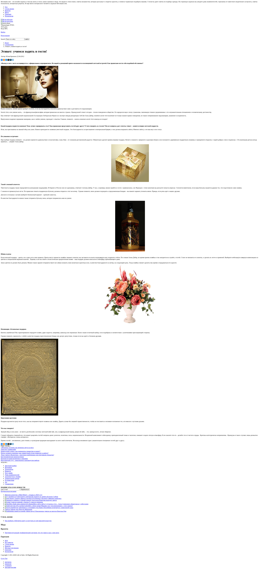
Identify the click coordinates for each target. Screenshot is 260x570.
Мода (7, 12)
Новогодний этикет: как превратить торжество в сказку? (20, 451)
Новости (8, 471)
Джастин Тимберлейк (8, 449)
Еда (6, 7)
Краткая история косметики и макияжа (14, 458)
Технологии (9, 469)
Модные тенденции (12, 548)
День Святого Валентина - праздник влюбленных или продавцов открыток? (27, 455)
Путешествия (9, 480)
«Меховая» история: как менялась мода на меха (17, 447)
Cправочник (9, 44)
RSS (6, 540)
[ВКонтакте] (2, 60)
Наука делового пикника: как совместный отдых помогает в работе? (24, 453)
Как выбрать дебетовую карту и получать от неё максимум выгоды (28, 521)
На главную (9, 542)
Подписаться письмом (8, 491)
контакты (8, 562)
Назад (7, 43)
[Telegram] (13, 60)
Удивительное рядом (12, 478)
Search (3, 39)
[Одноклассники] (4, 60)
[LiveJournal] (11, 60)
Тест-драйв (8, 473)
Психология (9, 16)
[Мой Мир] (6, 60)
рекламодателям (10, 567)
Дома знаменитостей (12, 475)
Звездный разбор (11, 466)
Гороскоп (8, 14)
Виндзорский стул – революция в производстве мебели (20, 460)
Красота (7, 10)
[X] (8, 60)
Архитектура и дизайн (13, 477)
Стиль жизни (9, 9)
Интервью (8, 467)
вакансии (8, 564)
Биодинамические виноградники (12, 457)
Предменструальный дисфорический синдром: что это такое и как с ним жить (32, 533)
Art (6, 482)
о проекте (8, 565)
